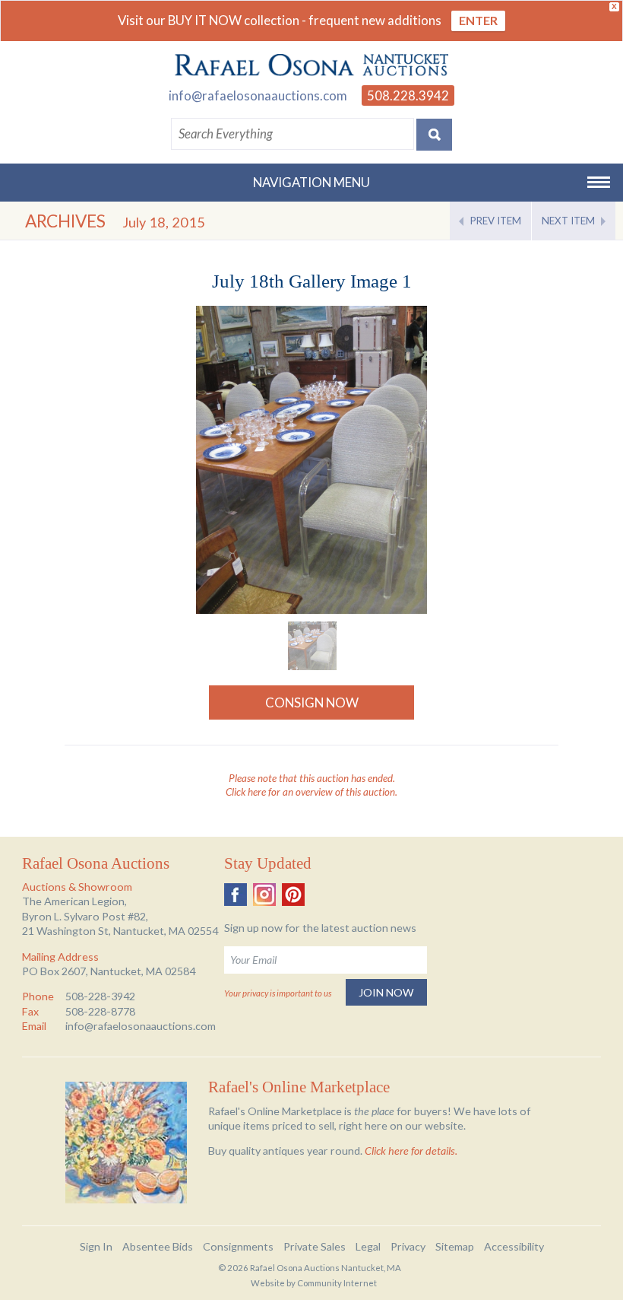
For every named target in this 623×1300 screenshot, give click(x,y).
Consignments (238, 1246)
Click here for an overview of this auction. (311, 792)
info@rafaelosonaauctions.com (258, 95)
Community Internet (337, 1283)
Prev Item (495, 221)
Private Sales (314, 1246)
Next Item (568, 221)
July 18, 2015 (163, 222)
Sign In (96, 1246)
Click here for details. (411, 1150)
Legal (368, 1246)
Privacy (408, 1246)
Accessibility (514, 1246)
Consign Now (312, 702)
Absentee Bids (157, 1246)
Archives (65, 221)
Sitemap (454, 1246)
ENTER (478, 20)
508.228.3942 (408, 95)
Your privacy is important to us (277, 993)
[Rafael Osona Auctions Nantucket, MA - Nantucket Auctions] (311, 65)
